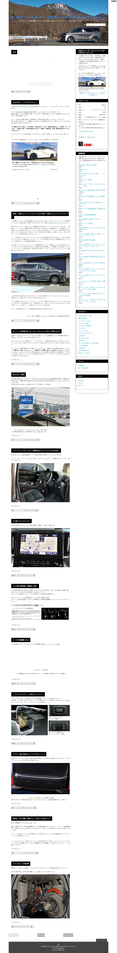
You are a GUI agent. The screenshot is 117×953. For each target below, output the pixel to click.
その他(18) (82, 348)
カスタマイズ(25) (84, 323)
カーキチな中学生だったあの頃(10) (89, 343)
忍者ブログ (61, 948)
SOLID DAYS (61, 950)
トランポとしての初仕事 (21, 863)
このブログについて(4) (85, 316)
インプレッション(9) (84, 321)
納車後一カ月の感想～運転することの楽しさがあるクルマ (32, 818)
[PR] (14, 52)
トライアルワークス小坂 (26, 106)
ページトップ (102, 940)
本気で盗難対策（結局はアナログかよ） (90, 219)
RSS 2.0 (81, 385)
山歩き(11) (82, 340)
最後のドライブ (83, 169)
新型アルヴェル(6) (84, 353)
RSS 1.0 (81, 383)
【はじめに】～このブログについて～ (25, 102)
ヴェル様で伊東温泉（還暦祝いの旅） (25, 586)
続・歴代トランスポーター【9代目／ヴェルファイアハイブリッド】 (56, 17)
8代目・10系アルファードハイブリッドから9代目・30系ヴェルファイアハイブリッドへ (40, 215)
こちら (59, 134)
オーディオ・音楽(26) (85, 325)
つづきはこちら (15, 359)
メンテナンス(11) (83, 330)
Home (13, 23)
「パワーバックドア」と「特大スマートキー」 (28, 694)
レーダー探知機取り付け (21, 640)
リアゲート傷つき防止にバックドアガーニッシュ (29, 754)
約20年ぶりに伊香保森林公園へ (88, 215)
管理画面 (81, 365)
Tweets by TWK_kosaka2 (86, 131)
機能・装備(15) (83, 318)
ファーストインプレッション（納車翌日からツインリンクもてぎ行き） (36, 450)
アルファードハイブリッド (60, 223)
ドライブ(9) (82, 328)
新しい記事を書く (84, 368)
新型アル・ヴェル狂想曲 (86, 223)
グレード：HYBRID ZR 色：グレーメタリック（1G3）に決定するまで (36, 331)
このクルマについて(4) (85, 333)
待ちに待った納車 (18, 374)
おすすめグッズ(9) (84, 338)
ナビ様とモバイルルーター (21, 521)
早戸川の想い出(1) (84, 350)
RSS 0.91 (81, 380)
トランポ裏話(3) (83, 345)
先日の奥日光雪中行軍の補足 (87, 240)
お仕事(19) (82, 335)
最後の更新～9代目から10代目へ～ (89, 165)
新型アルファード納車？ (86, 179)
